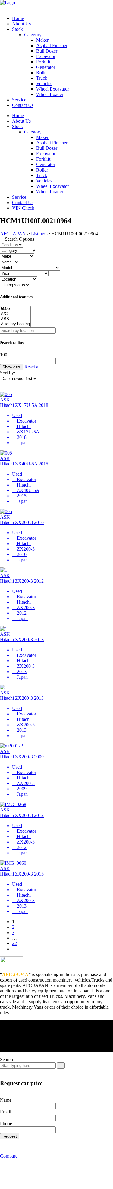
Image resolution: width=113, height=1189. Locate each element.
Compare (8, 1155)
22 (14, 943)
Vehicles (44, 83)
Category (33, 34)
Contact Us (22, 105)
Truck (41, 78)
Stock (17, 29)
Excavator (45, 56)
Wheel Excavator (52, 89)
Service (19, 99)
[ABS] (15, 319)
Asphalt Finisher (51, 45)
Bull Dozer (46, 50)
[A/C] (15, 314)
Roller (42, 72)
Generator (45, 67)
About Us (21, 23)
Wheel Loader (49, 94)
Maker (42, 40)
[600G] (15, 308)
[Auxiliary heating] (15, 324)
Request (9, 1136)
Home (18, 18)
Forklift (43, 61)
